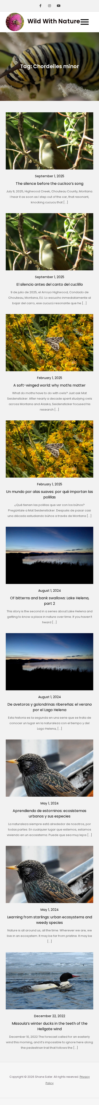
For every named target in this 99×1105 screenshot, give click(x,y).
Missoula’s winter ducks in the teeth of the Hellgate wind (49, 1026)
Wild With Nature (53, 21)
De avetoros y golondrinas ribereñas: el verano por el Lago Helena (49, 707)
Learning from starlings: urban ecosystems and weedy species (49, 919)
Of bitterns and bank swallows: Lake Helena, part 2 (49, 600)
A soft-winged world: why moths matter (49, 385)
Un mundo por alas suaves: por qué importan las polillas (49, 494)
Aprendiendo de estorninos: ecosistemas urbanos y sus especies (49, 813)
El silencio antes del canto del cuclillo (49, 284)
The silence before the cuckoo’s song (49, 183)
